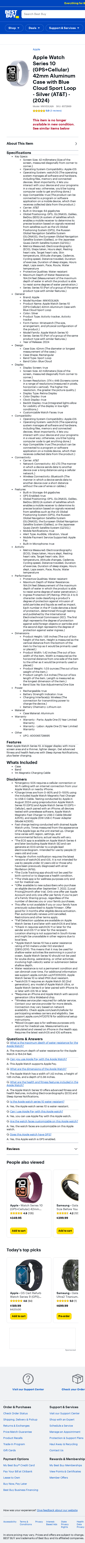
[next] (75, 1204)
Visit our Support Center (65, 1413)
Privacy (39, 1521)
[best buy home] (12, 14)
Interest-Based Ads (51, 1523)
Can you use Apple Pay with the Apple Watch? (38, 1059)
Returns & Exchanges (16, 1425)
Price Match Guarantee (17, 1431)
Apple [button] (36, 49)
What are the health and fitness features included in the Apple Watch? (42, 1083)
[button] (14, 28)
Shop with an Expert (62, 1419)
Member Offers (59, 1477)
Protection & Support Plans (66, 1438)
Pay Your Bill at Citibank (17, 1471)
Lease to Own (11, 1477)
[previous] (10, 1290)
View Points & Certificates (65, 1471)
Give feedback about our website (57, 1510)
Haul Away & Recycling (64, 1444)
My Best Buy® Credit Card (19, 1465)
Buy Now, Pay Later (15, 1483)
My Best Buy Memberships (66, 1465)
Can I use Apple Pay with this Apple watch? (36, 1111)
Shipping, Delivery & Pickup (20, 1419)
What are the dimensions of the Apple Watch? (38, 1069)
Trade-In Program (14, 1444)
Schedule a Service (61, 1425)
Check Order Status (15, 1413)
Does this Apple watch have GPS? (30, 1134)
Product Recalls (12, 1438)
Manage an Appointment (65, 1431)
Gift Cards (9, 1450)
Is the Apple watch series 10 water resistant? (37, 1101)
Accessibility (10, 1521)
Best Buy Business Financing (20, 1489)
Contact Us (56, 1450)
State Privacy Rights (65, 1524)
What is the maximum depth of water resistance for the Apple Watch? (42, 1044)
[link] (22, 1213)
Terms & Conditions (26, 1523)
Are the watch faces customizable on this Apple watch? (44, 1121)
